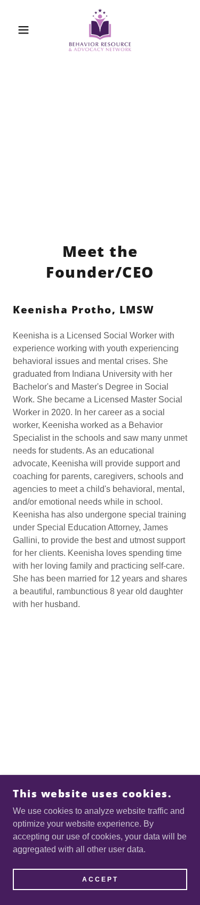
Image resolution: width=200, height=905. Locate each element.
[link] (100, 30)
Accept (100, 879)
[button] (16, 30)
